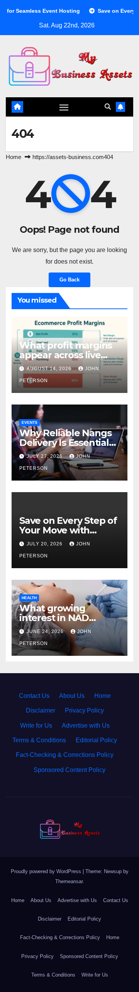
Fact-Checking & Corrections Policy (65, 755)
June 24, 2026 (46, 631)
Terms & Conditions (39, 740)
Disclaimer (40, 710)
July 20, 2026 (45, 544)
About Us (72, 695)
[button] (108, 106)
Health (29, 598)
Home (13, 157)
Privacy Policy (84, 710)
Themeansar (69, 881)
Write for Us (36, 725)
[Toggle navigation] (64, 107)
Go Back (69, 280)
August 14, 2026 (50, 368)
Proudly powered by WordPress (47, 871)
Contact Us (34, 695)
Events (29, 422)
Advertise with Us (86, 725)
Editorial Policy (96, 740)
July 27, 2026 (45, 456)
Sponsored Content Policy (69, 770)
